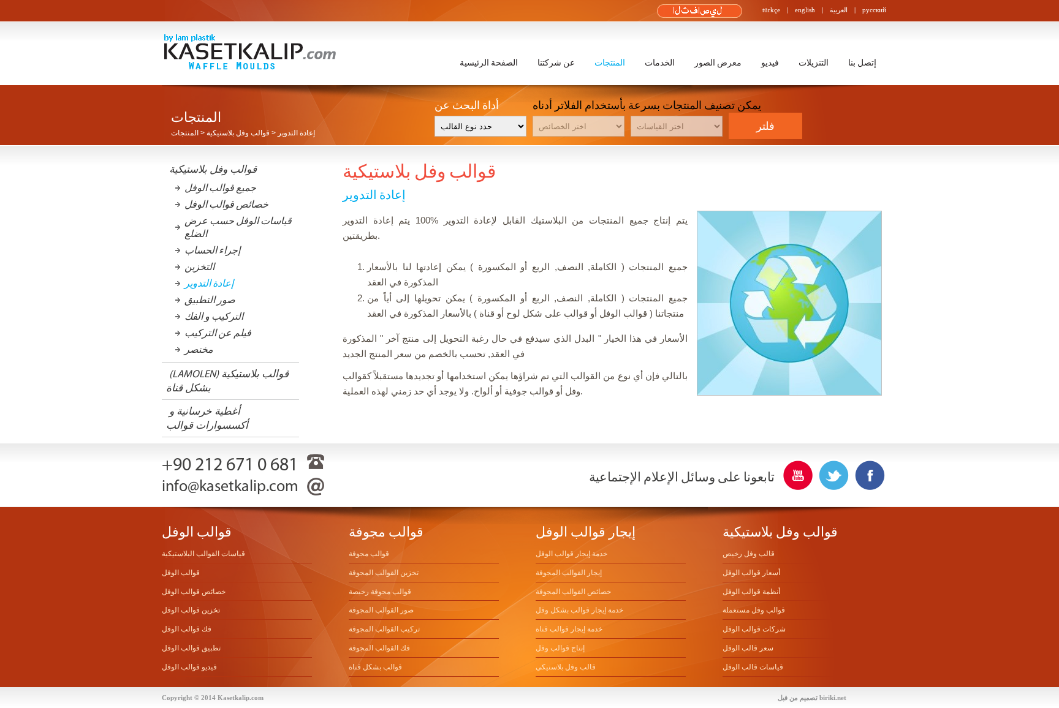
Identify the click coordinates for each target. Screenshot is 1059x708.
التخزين (199, 267)
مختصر (198, 349)
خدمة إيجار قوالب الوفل (571, 553)
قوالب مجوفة (369, 553)
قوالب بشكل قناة (375, 667)
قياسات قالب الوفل (753, 667)
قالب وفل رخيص (749, 553)
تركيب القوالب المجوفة (384, 629)
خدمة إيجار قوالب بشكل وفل (579, 610)
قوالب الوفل (181, 572)
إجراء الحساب (212, 250)
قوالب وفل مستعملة (754, 610)
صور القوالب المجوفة (381, 610)
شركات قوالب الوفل (754, 629)
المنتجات (609, 63)
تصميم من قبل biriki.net (812, 697)
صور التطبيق (209, 300)
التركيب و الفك (213, 316)
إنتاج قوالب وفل (560, 648)
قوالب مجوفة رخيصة (380, 591)
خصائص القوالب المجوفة (573, 591)
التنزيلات (814, 63)
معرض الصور (718, 63)
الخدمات (660, 63)
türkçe (771, 9)
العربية (839, 9)
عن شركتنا (556, 63)
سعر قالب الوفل (748, 648)
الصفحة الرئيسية (489, 63)
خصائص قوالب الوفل (226, 204)
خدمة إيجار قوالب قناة (569, 629)
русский (874, 9)
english (805, 9)
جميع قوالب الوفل (220, 188)
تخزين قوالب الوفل (191, 610)
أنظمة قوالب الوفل (751, 591)
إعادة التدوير (208, 283)
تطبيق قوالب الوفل (191, 648)
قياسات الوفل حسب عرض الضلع (238, 227)
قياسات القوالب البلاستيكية (203, 553)
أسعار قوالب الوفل (751, 572)
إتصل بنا (862, 63)
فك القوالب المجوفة (379, 648)
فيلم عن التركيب (217, 333)
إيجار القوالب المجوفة (569, 572)
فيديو (770, 63)
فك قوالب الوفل (186, 629)
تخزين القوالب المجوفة (384, 572)
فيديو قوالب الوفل (189, 667)
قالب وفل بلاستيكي (566, 667)
